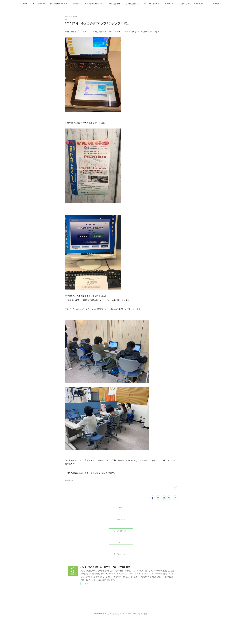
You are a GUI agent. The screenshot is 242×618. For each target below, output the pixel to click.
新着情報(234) (69, 480)
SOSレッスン (121, 519)
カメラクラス (170, 3)
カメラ (121, 542)
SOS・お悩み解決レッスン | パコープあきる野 (102, 3)
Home (25, 3)
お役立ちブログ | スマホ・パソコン (194, 3)
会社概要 (216, 3)
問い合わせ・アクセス (58, 3)
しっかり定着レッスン (121, 531)
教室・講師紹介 (39, 3)
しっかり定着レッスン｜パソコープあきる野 (142, 3)
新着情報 (76, 3)
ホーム (121, 507)
